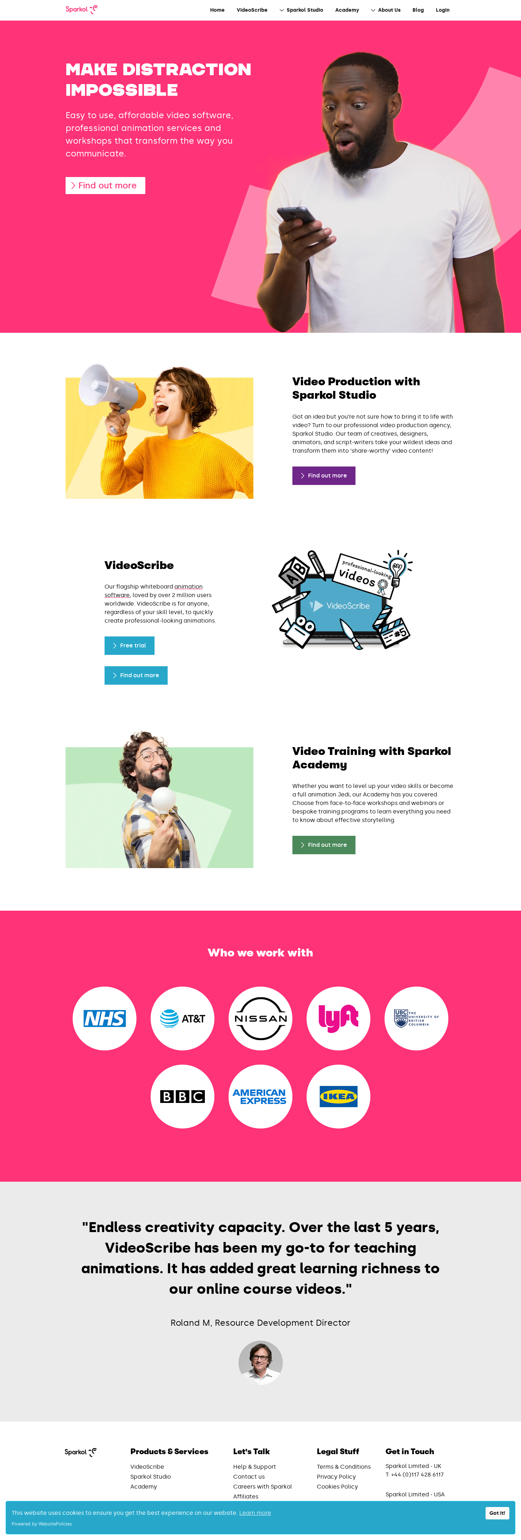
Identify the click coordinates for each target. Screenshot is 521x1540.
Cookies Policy (337, 1486)
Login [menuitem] (442, 10)
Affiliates (245, 1496)
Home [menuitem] (217, 10)
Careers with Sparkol (262, 1486)
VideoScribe (147, 1466)
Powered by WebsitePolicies (42, 1524)
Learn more (255, 1512)
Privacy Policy (336, 1476)
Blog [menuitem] (418, 10)
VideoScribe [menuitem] (252, 10)
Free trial (133, 645)
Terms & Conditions (344, 1466)
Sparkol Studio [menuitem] (305, 10)
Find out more (107, 185)
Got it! (497, 1513)
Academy (143, 1486)
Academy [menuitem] (347, 10)
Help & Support (254, 1466)
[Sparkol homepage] (82, 10)
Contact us (249, 1476)
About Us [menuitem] (389, 10)
